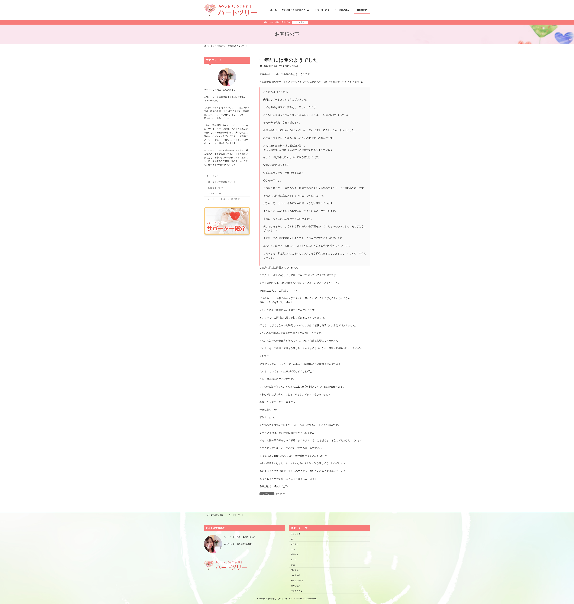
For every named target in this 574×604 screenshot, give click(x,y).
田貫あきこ (295, 570)
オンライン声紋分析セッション (223, 182)
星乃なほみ (295, 586)
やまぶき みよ (296, 591)
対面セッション (215, 187)
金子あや (294, 544)
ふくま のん (295, 575)
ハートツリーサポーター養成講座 (224, 199)
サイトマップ (234, 515)
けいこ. (294, 549)
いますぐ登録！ (300, 22)
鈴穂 (293, 565)
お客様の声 (280, 494)
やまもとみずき (297, 581)
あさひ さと (296, 534)
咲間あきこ (295, 555)
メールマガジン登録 (215, 515)
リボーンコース (215, 193)
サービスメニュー (214, 176)
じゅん (293, 560)
